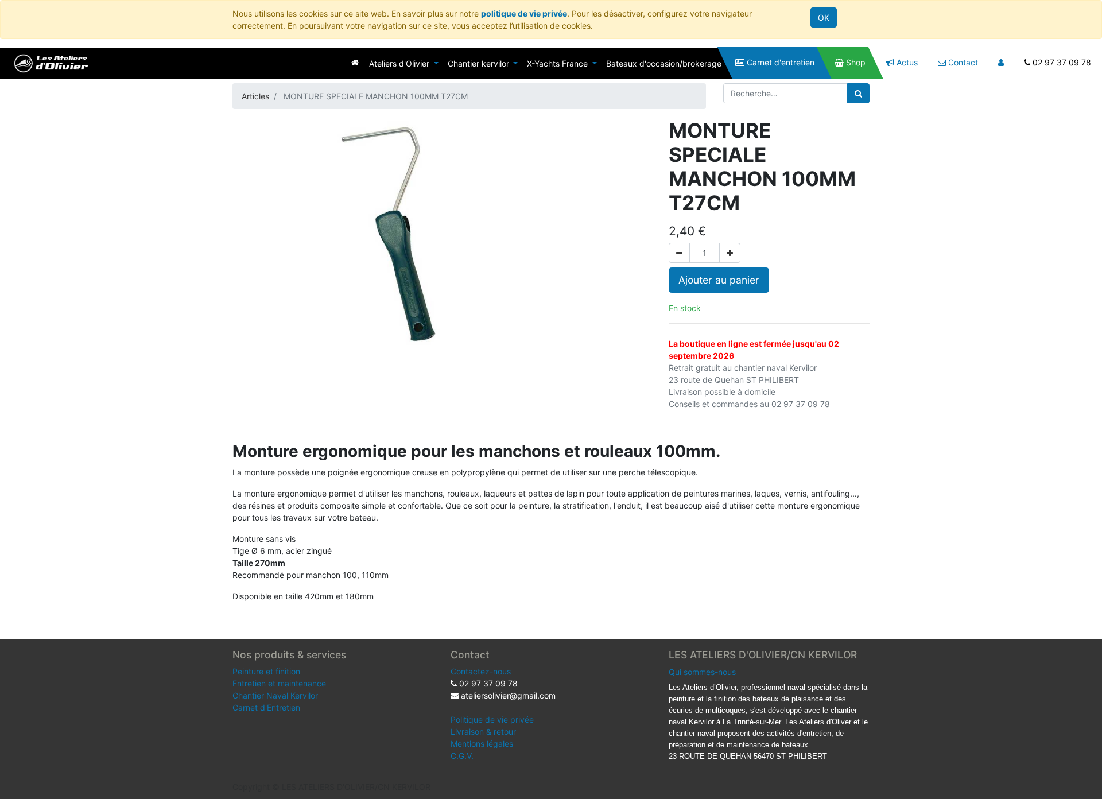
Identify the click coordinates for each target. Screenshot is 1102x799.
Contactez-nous (481, 671)
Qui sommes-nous (702, 672)
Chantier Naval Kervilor (275, 695)
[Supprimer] (679, 253)
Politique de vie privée (492, 719)
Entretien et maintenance (279, 683)
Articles (255, 96)
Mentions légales (482, 743)
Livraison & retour (483, 731)
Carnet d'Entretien (266, 707)
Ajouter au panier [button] (718, 280)
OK (823, 17)
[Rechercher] (858, 93)
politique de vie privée (524, 13)
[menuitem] (355, 62)
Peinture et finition (266, 671)
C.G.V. (462, 756)
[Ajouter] (729, 253)
